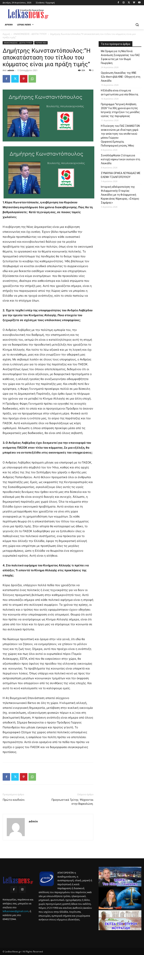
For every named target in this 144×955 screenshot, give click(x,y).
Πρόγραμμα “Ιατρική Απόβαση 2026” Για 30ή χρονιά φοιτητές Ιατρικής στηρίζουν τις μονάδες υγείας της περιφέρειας (120, 110)
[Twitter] (129, 3)
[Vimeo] (134, 3)
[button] (137, 24)
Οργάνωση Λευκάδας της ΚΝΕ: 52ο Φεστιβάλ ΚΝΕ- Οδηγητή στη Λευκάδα (120, 76)
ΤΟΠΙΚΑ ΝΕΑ (40, 42)
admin (11, 70)
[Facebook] (118, 3)
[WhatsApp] (32, 79)
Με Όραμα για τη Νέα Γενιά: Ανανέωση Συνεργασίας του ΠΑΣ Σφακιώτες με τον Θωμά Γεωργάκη (120, 57)
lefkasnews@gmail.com (15, 911)
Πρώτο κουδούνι (14, 800)
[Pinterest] (23, 79)
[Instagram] (124, 3)
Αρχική (6, 34)
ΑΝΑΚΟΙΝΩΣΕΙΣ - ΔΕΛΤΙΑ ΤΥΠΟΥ (30, 34)
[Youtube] (139, 3)
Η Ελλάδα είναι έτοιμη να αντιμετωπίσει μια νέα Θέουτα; (119, 92)
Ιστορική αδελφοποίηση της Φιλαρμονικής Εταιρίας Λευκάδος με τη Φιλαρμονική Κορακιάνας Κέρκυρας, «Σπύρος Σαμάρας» (120, 194)
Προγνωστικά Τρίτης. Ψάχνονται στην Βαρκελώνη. (72, 801)
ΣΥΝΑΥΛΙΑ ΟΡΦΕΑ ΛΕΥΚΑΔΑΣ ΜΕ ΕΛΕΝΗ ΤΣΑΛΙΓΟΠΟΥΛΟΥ (120, 175)
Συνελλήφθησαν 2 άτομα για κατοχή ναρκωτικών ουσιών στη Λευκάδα (120, 159)
